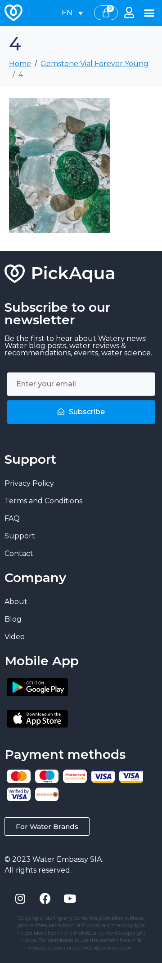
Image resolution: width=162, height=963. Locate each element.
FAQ (12, 518)
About (15, 601)
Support (19, 536)
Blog (13, 619)
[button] (149, 13)
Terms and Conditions (43, 501)
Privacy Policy (29, 483)
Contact (18, 553)
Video (14, 636)
